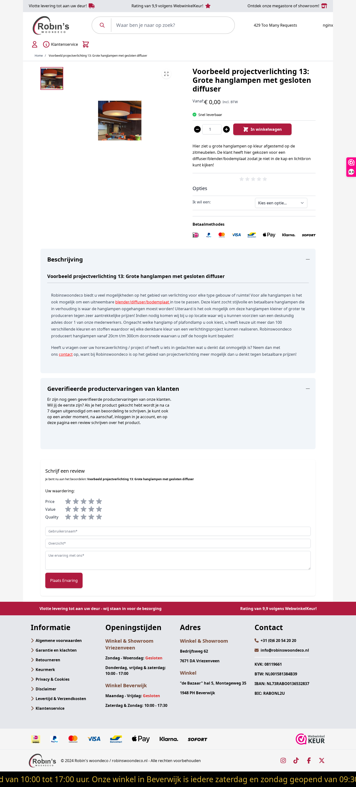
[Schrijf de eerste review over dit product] (254, 179)
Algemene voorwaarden (59, 640)
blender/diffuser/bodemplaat (142, 302)
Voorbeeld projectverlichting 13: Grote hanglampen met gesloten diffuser (98, 56)
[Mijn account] (35, 44)
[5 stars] (99, 501)
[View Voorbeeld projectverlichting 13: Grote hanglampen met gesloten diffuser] (51, 78)
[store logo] (51, 25)
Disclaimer (46, 689)
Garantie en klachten (56, 650)
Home (39, 56)
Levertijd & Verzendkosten (61, 698)
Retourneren (48, 660)
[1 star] (68, 501)
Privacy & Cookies (53, 679)
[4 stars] (91, 501)
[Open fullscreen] (119, 120)
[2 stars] (76, 501)
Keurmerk (45, 669)
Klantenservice (50, 708)
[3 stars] (83, 501)
